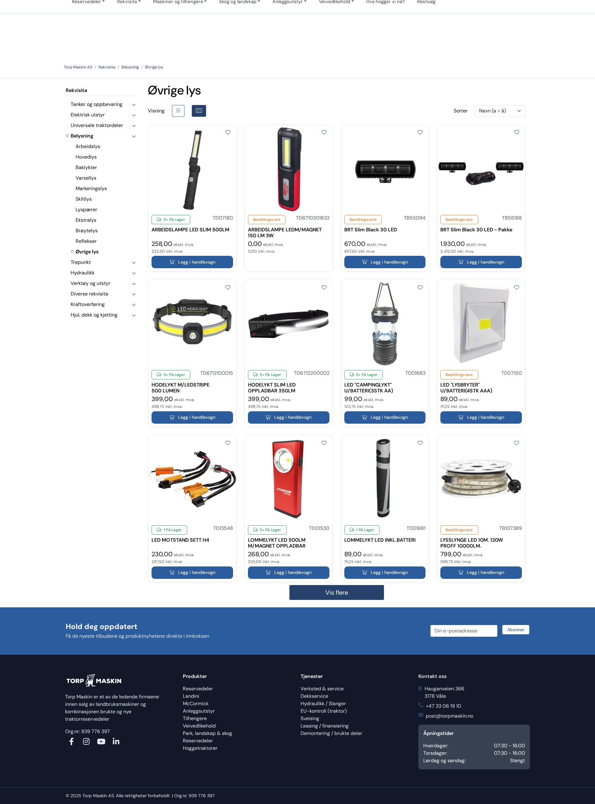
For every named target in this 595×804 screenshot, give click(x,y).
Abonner (515, 629)
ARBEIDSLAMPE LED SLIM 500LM (190, 230)
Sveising (310, 718)
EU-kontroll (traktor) (324, 711)
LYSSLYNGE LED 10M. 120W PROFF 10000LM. (471, 540)
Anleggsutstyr (199, 711)
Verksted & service (322, 688)
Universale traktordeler (97, 125)
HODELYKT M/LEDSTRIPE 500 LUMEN (180, 385)
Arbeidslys (88, 146)
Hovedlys (86, 157)
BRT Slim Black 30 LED (370, 230)
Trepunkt (81, 262)
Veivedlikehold (199, 726)
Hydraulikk (83, 272)
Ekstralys (86, 220)
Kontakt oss (432, 676)
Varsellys (86, 178)
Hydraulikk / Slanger (323, 703)
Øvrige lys (87, 251)
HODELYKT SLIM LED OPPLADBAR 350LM (272, 385)
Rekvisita (76, 90)
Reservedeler (198, 688)
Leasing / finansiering (325, 726)
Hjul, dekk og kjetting (94, 315)
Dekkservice (314, 696)
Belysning (82, 136)
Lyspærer (86, 209)
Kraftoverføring (88, 304)
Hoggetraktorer (200, 748)
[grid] (199, 111)
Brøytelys (87, 230)
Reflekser (86, 241)
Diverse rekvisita (89, 294)
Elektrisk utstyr (88, 114)
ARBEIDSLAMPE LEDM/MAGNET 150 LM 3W (285, 230)
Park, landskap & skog (207, 733)
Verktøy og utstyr (90, 283)
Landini (191, 696)
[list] (178, 111)
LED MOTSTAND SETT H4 (180, 540)
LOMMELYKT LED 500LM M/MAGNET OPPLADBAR (277, 540)
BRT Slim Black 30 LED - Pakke (476, 230)
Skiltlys (84, 199)
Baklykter (86, 167)
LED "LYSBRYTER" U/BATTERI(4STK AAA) (466, 385)
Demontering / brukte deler (331, 733)
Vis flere (336, 592)
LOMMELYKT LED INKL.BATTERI (380, 540)
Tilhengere (195, 718)
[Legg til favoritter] (228, 132)
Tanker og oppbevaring (96, 104)
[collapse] (134, 104)
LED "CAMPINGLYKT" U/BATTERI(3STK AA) (368, 385)
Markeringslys (91, 188)
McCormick (196, 703)
